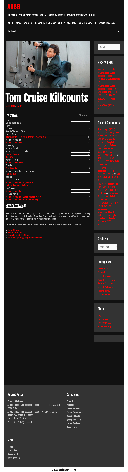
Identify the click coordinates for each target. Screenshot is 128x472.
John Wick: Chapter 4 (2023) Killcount (109, 177)
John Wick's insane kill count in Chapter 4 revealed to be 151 (107, 170)
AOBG (14, 7)
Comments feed (105, 322)
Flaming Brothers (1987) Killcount (18, 235)
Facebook (110, 23)
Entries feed (103, 319)
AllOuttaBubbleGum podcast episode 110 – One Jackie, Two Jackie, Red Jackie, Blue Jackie (108, 90)
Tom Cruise (18, 232)
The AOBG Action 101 (87, 23)
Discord (38, 23)
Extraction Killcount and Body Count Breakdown (109, 196)
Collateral (9, 156)
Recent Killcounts (13, 230)
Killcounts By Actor (54, 15)
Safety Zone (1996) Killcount (106, 100)
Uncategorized (104, 294)
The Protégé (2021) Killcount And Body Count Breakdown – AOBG (109, 132)
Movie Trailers (104, 268)
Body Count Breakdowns (75, 15)
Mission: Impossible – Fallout (17, 191)
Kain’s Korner (49, 23)
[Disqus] (48, 279)
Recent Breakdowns (106, 279)
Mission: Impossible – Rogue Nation (19, 182)
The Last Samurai (12, 154)
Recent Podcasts (105, 287)
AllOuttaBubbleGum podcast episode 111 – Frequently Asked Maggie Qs (109, 77)
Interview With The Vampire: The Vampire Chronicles (26, 136)
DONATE (92, 15)
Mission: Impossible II (14, 142)
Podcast (12, 31)
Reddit (102, 23)
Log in (100, 315)
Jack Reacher (11, 173)
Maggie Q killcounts (106, 69)
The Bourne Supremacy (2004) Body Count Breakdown (25, 237)
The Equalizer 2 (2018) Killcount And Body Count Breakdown (109, 161)
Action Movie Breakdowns (31, 15)
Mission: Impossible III (14, 162)
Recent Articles (104, 276)
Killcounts (13, 15)
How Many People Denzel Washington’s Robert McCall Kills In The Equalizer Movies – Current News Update (108, 148)
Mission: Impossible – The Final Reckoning (22, 199)
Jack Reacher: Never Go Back (17, 185)
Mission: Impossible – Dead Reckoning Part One (24, 196)
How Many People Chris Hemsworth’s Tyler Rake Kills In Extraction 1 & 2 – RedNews (109, 188)
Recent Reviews (105, 290)
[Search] (118, 31)
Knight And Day (12, 168)
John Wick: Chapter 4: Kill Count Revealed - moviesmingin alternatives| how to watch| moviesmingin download (109, 210)
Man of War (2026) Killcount (106, 107)
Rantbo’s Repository (66, 23)
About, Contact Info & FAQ (20, 23)
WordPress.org (104, 326)
